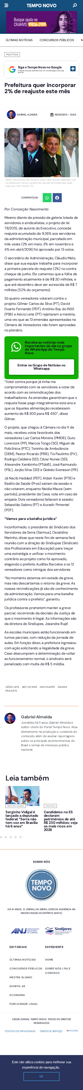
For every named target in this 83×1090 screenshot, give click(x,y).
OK (41, 1076)
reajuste (11, 690)
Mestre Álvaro (16, 806)
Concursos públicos (26, 968)
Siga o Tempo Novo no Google (40, 67)
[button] (47, 197)
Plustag (74, 1030)
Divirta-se (17, 986)
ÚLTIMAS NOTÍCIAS (23, 959)
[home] (41, 5)
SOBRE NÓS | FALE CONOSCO (57, 971)
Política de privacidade (20, 1031)
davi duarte (47, 686)
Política (12, 54)
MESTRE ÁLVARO (21, 977)
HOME (49, 959)
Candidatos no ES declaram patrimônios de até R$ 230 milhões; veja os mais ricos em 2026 (60, 821)
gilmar (62, 686)
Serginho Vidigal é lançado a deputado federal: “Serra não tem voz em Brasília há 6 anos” (22, 819)
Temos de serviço (51, 1031)
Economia (17, 995)
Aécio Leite (12, 686)
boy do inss (29, 686)
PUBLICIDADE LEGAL (24, 1004)
